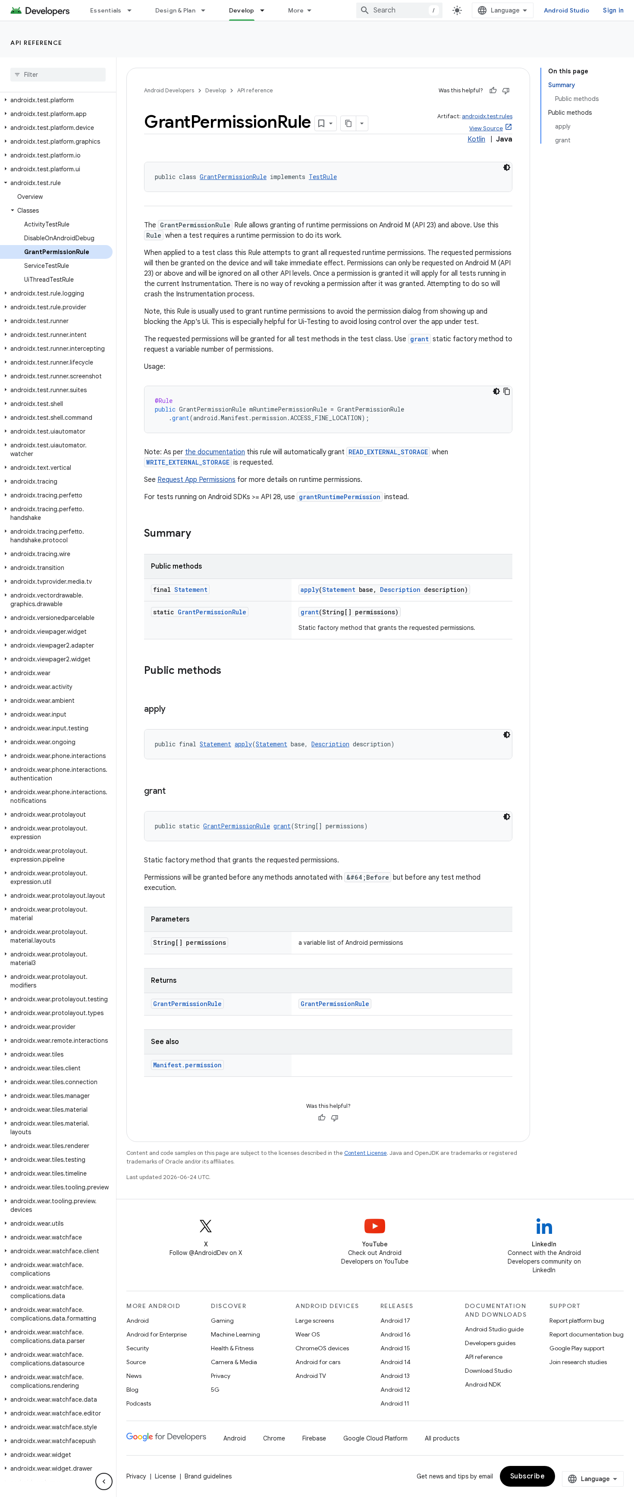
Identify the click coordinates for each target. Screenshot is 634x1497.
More (296, 10)
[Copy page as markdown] (348, 123)
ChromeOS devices (322, 1348)
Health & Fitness (232, 1348)
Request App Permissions (196, 479)
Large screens (314, 1320)
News (133, 1376)
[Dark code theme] (507, 167)
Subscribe (527, 1476)
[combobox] (399, 10)
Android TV (310, 1376)
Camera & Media (234, 1362)
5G (215, 1389)
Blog (132, 1389)
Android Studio (567, 10)
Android (137, 1320)
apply (310, 589)
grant (419, 339)
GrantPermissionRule (233, 177)
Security (137, 1348)
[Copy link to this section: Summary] (199, 534)
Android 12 (395, 1389)
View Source (486, 128)
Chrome (274, 1438)
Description (400, 589)
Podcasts (138, 1403)
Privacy (220, 1376)
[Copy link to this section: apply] (174, 709)
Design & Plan (175, 10)
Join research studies (578, 1362)
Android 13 (395, 1376)
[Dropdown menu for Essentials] (133, 10)
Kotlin (476, 139)
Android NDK (483, 1384)
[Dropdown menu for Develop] (266, 10)
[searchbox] (58, 75)
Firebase (314, 1438)
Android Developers (169, 90)
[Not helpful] (505, 90)
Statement (190, 589)
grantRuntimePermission (339, 497)
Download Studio (488, 1370)
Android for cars (317, 1362)
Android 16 (395, 1334)
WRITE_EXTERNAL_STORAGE (187, 462)
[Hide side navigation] (104, 1481)
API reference (36, 43)
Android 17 (395, 1320)
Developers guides (490, 1343)
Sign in (613, 10)
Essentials (106, 10)
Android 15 (395, 1348)
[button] (56, 100)
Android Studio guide (494, 1329)
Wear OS (307, 1334)
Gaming (222, 1320)
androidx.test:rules (487, 116)
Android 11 (394, 1403)
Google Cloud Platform (375, 1438)
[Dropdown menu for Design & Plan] (207, 10)
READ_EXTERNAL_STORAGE (388, 452)
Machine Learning (235, 1334)
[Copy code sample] (507, 391)
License (165, 1476)
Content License (365, 1153)
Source (136, 1362)
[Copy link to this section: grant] (174, 791)
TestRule (323, 177)
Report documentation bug (586, 1334)
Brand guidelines (208, 1476)
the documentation (215, 452)
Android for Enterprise (156, 1334)
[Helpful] (492, 90)
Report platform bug (576, 1320)
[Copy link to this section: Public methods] (230, 671)
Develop (241, 10)
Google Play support (576, 1348)
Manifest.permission (187, 1065)
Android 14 (395, 1362)
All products (442, 1438)
